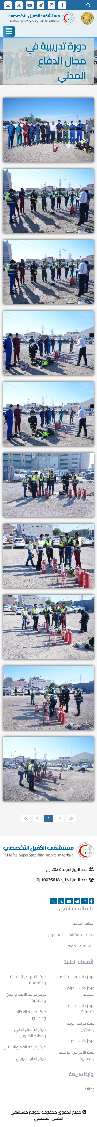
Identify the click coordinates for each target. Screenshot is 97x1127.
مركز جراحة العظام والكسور (30, 1015)
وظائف (89, 1089)
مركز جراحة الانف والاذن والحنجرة (26, 997)
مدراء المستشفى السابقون (71, 934)
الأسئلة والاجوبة (81, 946)
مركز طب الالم (83, 1041)
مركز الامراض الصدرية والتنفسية (28, 980)
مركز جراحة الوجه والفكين (80, 1026)
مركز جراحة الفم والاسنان (25, 1047)
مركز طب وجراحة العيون (75, 976)
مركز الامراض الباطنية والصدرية (77, 1055)
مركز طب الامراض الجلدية (80, 991)
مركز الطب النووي (31, 1058)
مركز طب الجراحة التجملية (81, 1009)
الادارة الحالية (84, 923)
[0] (88, 5)
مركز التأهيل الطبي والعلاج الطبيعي (30, 1032)
